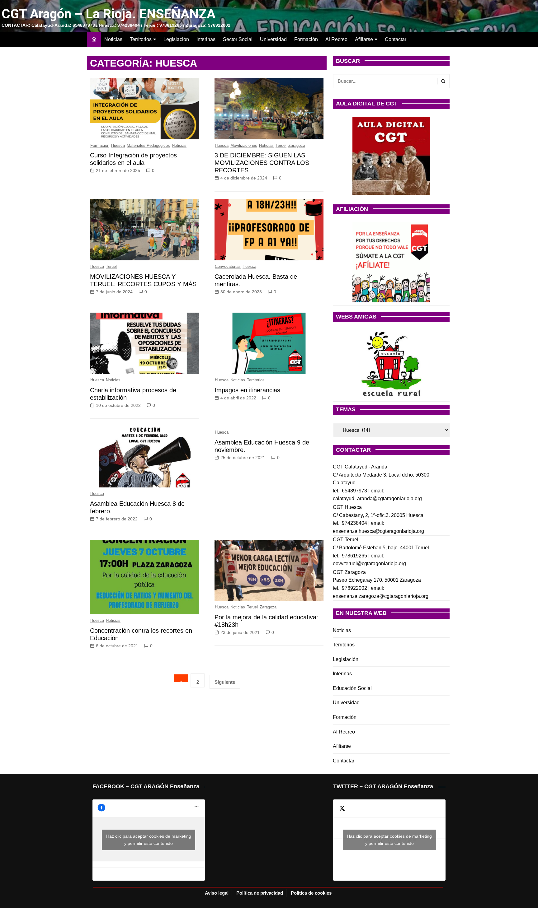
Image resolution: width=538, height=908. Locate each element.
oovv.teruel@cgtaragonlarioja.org (369, 563)
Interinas (205, 39)
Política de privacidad (259, 893)
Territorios (141, 39)
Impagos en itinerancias (247, 390)
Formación (306, 39)
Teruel (281, 145)
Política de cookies (311, 893)
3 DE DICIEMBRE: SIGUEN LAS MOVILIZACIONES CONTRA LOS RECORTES (262, 163)
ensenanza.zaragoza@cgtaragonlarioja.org (380, 596)
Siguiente (225, 682)
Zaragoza (296, 145)
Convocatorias (228, 266)
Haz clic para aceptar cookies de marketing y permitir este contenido (148, 840)
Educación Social (352, 688)
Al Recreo (336, 39)
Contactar (395, 39)
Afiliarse (364, 39)
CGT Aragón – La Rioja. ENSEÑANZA (108, 13)
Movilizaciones (243, 145)
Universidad (273, 39)
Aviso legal (217, 893)
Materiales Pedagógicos (148, 145)
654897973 (354, 490)
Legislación (176, 39)
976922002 (354, 588)
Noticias (113, 39)
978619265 (354, 555)
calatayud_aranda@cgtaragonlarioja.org (377, 498)
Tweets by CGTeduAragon (389, 840)
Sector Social (237, 39)
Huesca (118, 145)
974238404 (354, 523)
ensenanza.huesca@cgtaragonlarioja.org (378, 531)
